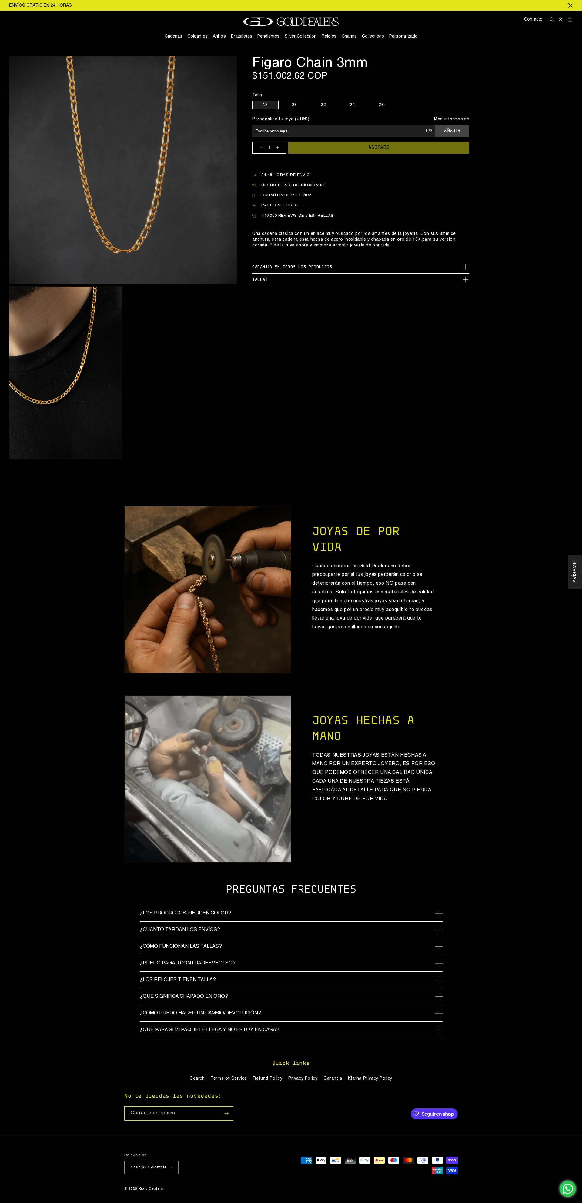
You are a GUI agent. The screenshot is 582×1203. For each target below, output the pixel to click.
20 (300, 106)
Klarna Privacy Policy (370, 1078)
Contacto (533, 19)
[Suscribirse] (226, 1113)
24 (358, 106)
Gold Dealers (151, 1189)
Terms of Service (229, 1078)
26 (386, 106)
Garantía (332, 1078)
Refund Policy (267, 1078)
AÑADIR (452, 131)
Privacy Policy (302, 1078)
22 (328, 106)
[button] (373, 36)
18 (271, 106)
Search (197, 1078)
